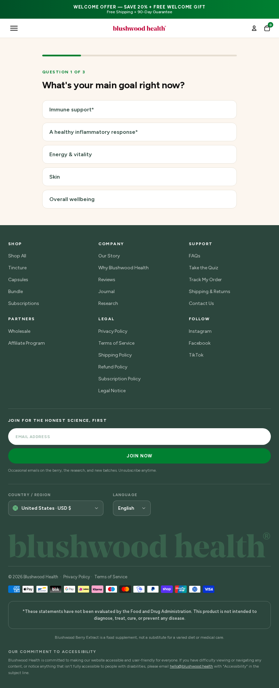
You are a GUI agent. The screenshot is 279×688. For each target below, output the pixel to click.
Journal (106, 291)
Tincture (17, 268)
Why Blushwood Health (123, 268)
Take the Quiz (203, 268)
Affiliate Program (26, 343)
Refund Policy (112, 367)
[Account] (254, 28)
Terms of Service (116, 343)
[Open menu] (14, 28)
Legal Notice (112, 391)
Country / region (29, 495)
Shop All (17, 256)
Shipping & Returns (209, 291)
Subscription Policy (119, 379)
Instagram (200, 331)
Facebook (200, 343)
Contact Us (201, 303)
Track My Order (205, 280)
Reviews (106, 280)
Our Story (109, 256)
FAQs (194, 256)
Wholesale (19, 331)
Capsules (18, 280)
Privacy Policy (112, 331)
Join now (139, 455)
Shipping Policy (115, 355)
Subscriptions (23, 303)
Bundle (15, 291)
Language (125, 495)
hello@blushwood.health (191, 666)
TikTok (196, 355)
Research (108, 303)
